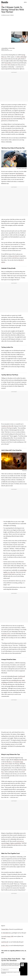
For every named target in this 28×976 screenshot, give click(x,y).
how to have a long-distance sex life (14, 130)
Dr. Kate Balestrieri (6, 933)
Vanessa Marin (5, 48)
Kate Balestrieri (19, 173)
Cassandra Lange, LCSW (7, 936)
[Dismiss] (26, 964)
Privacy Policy (3, 973)
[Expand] (22, 964)
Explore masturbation (15, 843)
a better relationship (21, 56)
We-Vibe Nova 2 (8, 761)
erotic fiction (15, 256)
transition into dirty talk (7, 426)
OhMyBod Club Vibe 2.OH (20, 759)
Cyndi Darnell (21, 676)
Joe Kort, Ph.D (6, 633)
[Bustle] (4, 2)
